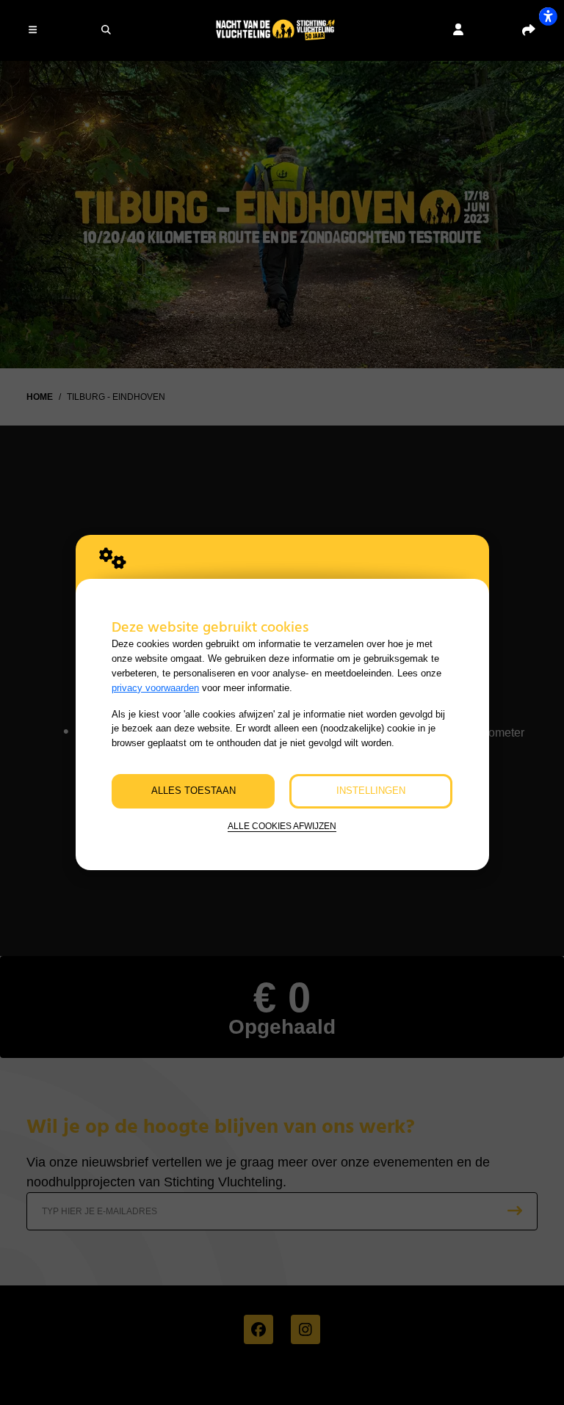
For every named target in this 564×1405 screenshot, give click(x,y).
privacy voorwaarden (155, 687)
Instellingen (370, 790)
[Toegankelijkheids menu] (548, 16)
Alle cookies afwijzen (282, 826)
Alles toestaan (193, 790)
